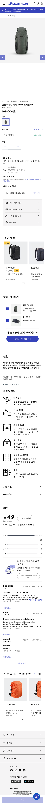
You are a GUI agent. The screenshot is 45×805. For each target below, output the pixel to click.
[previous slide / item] (2, 57)
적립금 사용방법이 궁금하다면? (28, 576)
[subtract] (5, 147)
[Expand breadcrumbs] (3, 16)
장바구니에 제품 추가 (22, 339)
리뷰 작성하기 (25, 518)
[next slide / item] (42, 57)
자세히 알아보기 (35, 600)
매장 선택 (36, 193)
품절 (26, 800)
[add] (18, 147)
